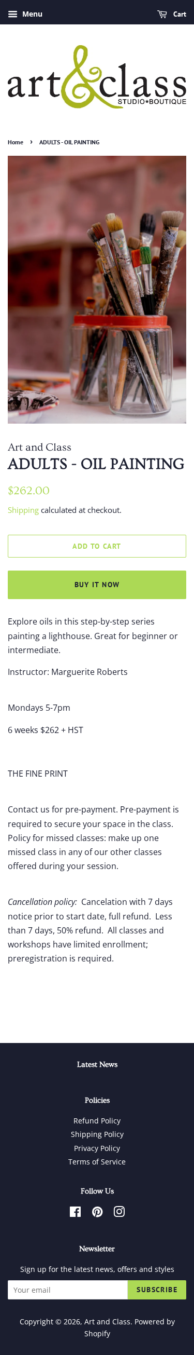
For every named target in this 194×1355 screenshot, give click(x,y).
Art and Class (107, 1321)
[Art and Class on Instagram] (119, 1213)
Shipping (23, 510)
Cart (178, 14)
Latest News (97, 1064)
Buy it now (97, 584)
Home (15, 142)
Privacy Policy (97, 1148)
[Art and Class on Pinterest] (97, 1213)
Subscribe (157, 1289)
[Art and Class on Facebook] (75, 1213)
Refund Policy (97, 1121)
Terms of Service (97, 1162)
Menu (31, 14)
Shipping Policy (97, 1134)
